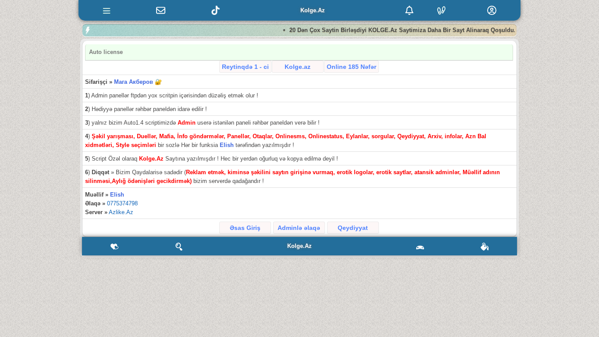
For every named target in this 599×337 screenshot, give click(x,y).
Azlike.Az (121, 212)
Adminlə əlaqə (299, 227)
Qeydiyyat (353, 227)
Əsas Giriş (245, 227)
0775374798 (122, 203)
